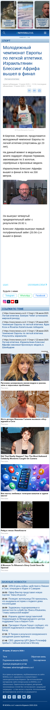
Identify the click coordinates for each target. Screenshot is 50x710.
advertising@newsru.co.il (22, 667)
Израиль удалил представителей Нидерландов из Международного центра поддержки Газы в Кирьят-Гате (23, 619)
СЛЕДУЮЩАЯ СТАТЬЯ (36, 285)
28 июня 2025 (42, 331)
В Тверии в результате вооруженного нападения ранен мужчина (24, 635)
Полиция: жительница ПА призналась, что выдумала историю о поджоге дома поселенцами (25, 601)
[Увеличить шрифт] (34, 91)
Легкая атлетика (12, 79)
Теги (5, 657)
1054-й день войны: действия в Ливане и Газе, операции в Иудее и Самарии (25, 587)
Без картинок (40, 660)
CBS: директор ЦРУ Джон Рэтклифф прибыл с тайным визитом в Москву (24, 641)
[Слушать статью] (42, 91)
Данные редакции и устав (15, 664)
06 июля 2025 (42, 313)
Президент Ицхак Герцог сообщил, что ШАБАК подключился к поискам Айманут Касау (25, 627)
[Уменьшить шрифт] (29, 91)
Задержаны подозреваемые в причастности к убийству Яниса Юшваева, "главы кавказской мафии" (24, 610)
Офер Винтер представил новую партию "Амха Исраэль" (22, 593)
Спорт (6, 40)
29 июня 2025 (42, 322)
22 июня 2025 (42, 340)
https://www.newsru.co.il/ (15, 313)
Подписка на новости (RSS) (15, 660)
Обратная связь (38, 657)
